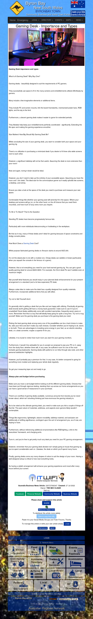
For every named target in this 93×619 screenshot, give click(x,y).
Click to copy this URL (46, 516)
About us (59, 604)
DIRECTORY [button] (47, 20)
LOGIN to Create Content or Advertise (46, 593)
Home (13, 20)
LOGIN (67, 524)
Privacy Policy (48, 604)
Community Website (52, 494)
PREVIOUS (42, 528)
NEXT (52, 528)
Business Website (70, 494)
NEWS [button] (78, 20)
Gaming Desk (28, 243)
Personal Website (34, 494)
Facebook (20, 494)
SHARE (46, 503)
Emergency (22, 20)
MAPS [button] (68, 20)
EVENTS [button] (58, 20)
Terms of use (35, 604)
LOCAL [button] (35, 20)
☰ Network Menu (46, 542)
